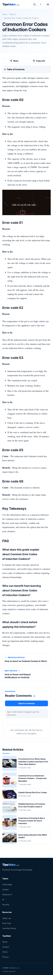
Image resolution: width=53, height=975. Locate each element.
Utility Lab (6, 918)
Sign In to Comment (26, 703)
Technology (7, 884)
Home (4, 14)
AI (3, 899)
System (5, 889)
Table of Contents (16, 69)
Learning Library (9, 928)
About (4, 942)
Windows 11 (7, 894)
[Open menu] (48, 4)
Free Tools (6, 923)
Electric (13, 14)
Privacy (5, 957)
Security (5, 904)
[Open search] (34, 4)
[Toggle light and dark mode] (41, 4)
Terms (4, 952)
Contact (5, 947)
